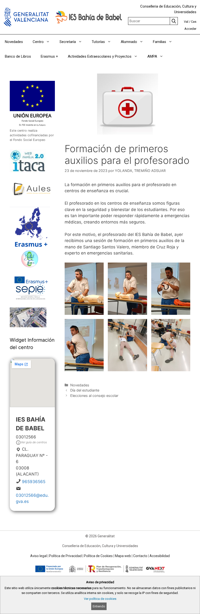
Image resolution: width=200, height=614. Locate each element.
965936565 (33, 481)
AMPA (152, 56)
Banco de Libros (18, 56)
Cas (193, 21)
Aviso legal (38, 556)
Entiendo (99, 606)
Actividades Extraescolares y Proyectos (99, 56)
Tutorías (98, 42)
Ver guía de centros (34, 442)
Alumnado (129, 42)
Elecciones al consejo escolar (94, 395)
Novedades (14, 42)
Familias (159, 42)
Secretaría (68, 42)
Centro (38, 42)
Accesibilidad (160, 556)
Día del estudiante (84, 390)
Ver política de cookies (100, 599)
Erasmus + (49, 56)
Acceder (190, 29)
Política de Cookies (98, 556)
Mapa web (123, 556)
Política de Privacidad (65, 556)
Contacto (140, 556)
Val (186, 21)
